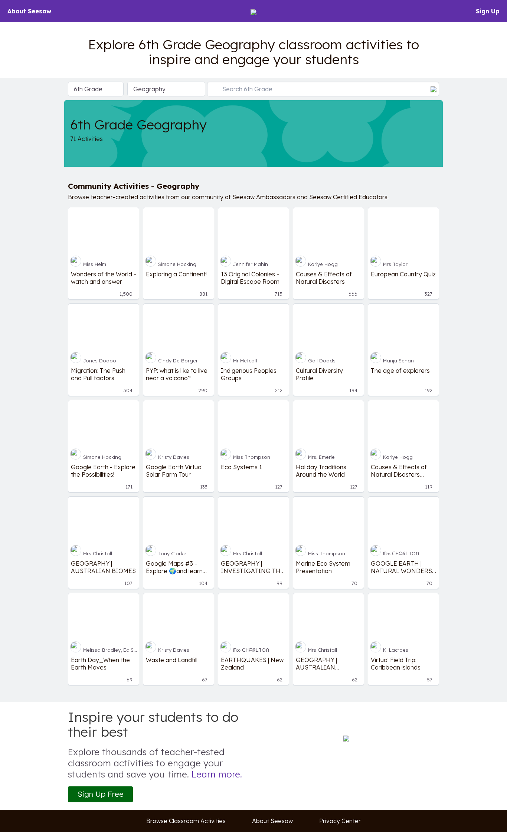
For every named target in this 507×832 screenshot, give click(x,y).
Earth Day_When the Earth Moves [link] (100, 663)
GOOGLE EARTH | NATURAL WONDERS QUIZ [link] (401, 567)
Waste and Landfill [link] (171, 660)
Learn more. (217, 774)
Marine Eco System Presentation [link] (323, 567)
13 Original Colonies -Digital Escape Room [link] (250, 277)
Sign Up (488, 11)
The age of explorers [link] (400, 370)
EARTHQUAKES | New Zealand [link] (252, 663)
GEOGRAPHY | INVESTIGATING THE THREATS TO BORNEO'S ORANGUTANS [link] (252, 567)
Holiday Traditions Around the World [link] (321, 470)
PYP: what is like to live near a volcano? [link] (176, 374)
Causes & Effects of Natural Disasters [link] (324, 277)
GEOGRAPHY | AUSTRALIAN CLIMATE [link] (316, 663)
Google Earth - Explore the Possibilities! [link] (103, 470)
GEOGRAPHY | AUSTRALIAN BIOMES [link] (103, 567)
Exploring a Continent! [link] (176, 274)
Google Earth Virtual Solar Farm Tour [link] (174, 470)
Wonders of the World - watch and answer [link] (103, 277)
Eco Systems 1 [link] (241, 467)
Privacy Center (340, 821)
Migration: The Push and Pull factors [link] (98, 374)
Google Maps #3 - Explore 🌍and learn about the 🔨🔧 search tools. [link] (178, 567)
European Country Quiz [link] (403, 274)
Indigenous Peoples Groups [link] (249, 374)
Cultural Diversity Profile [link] (319, 374)
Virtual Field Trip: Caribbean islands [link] (396, 663)
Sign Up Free (101, 794)
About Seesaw (29, 11)
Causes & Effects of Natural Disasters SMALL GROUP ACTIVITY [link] (399, 470)
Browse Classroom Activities (186, 821)
